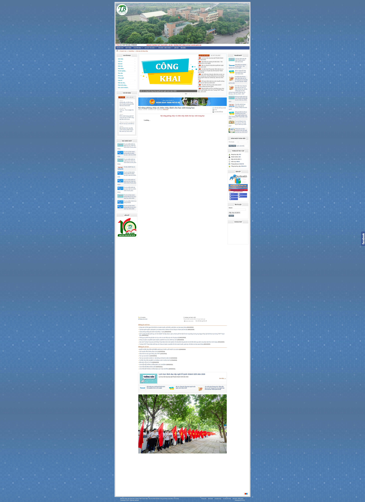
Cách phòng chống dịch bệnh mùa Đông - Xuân (151, 331)
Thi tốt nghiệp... (122, 71)
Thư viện (120, 73)
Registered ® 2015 (240, 500)
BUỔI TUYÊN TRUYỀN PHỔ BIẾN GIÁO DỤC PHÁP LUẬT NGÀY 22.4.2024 (159, 349)
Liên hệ (176, 48)
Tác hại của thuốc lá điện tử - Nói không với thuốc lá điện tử (154, 358)
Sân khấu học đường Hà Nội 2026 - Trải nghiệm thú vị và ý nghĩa (210, 62)
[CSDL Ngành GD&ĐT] (238, 200)
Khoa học (120, 75)
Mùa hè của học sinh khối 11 (126, 123)
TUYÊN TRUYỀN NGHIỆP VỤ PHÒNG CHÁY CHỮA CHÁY (154, 360)
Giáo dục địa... (121, 82)
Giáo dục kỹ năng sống (142, 51)
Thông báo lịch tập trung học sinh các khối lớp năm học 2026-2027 (241, 130)
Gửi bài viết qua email (220, 108)
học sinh (145, 319)
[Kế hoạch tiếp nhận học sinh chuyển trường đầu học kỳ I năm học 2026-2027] (168, 89)
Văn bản (120, 63)
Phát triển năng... (122, 85)
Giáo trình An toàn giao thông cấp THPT (149, 353)
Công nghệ (121, 78)
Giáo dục (120, 66)
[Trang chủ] (117, 51)
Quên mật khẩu (240, 146)
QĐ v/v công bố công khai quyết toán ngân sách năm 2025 (211, 66)
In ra (216, 109)
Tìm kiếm (183, 48)
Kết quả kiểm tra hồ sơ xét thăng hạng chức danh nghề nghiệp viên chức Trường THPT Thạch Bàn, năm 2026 (211, 90)
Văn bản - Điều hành (164, 48)
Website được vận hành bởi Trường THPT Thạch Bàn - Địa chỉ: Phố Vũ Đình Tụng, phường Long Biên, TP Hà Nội (149, 498)
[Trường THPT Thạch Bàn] (126, 236)
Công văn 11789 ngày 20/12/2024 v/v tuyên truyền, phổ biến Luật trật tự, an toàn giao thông (163, 327)
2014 (128, 500)
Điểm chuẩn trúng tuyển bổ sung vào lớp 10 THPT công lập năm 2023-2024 (126, 117)
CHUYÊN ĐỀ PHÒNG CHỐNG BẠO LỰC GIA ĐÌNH (152, 364)
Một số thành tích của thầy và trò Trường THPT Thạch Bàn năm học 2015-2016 (126, 129)
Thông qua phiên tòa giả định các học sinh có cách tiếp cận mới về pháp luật (159, 337)
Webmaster (165, 109)
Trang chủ (203, 498)
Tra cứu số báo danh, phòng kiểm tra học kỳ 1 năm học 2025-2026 (130, 207)
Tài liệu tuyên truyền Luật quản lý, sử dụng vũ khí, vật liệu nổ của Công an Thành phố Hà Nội (163, 329)
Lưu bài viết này (219, 111)
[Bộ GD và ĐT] (238, 188)
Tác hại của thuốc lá (144, 356)
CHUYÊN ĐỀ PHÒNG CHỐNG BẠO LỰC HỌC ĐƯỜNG (153, 369)
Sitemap (132, 500)
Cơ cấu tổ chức (150, 48)
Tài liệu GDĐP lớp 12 (129, 167)
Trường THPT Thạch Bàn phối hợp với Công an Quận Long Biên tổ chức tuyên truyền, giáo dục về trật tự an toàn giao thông (171, 344)
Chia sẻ (120, 80)
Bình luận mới (130, 97)
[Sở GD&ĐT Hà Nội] (182, 105)
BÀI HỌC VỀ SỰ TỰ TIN (145, 362)
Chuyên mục (137, 48)
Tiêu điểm (121, 97)
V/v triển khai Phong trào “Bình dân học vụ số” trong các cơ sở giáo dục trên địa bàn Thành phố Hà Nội (210, 70)
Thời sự (120, 61)
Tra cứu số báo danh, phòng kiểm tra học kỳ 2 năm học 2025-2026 (130, 196)
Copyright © (123, 500)
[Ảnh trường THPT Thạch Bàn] (182, 453)
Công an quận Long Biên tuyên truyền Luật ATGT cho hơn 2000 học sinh (158, 339)
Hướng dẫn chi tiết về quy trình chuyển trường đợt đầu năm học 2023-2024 (126, 104)
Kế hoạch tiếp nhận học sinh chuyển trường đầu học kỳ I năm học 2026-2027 (164, 91)
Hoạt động (131, 51)
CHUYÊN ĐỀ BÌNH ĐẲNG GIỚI (147, 366)
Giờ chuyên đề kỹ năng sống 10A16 (148, 351)
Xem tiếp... (222, 378)
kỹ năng (140, 319)
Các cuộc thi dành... (123, 87)
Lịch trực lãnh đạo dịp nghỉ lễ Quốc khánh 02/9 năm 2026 (210, 58)
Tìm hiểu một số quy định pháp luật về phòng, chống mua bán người (209, 85)
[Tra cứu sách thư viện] (238, 183)
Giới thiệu (128, 48)
